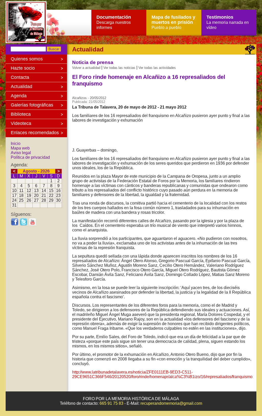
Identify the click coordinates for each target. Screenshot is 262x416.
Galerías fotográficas (32, 105)
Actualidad (21, 86)
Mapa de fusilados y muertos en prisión (173, 22)
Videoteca (21, 123)
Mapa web (20, 148)
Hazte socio (23, 68)
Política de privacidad (30, 157)
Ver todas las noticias (119, 68)
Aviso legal (21, 153)
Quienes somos (27, 58)
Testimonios (227, 22)
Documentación (113, 22)
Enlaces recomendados (35, 132)
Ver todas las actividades (157, 68)
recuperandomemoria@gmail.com (171, 403)
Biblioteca (21, 114)
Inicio (15, 143)
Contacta (20, 77)
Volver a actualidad (86, 68)
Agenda (19, 95)
